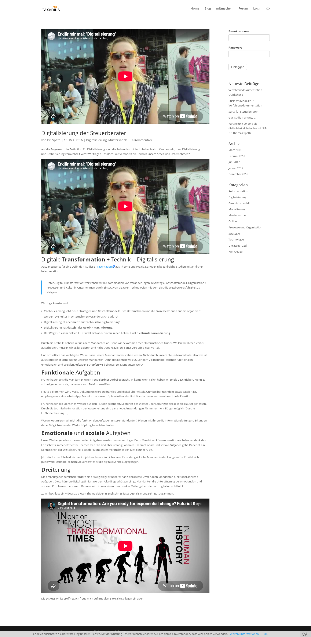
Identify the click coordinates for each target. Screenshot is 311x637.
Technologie (236, 239)
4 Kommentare (142, 140)
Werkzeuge (235, 251)
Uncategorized (237, 245)
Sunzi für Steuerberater (243, 111)
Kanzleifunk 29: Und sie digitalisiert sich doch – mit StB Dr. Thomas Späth (247, 128)
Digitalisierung (96, 140)
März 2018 (234, 150)
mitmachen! (224, 8)
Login (257, 8)
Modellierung (236, 209)
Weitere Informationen (244, 634)
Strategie (234, 233)
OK (266, 634)
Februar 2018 (236, 156)
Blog (208, 8)
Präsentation (104, 266)
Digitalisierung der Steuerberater (83, 133)
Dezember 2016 (238, 174)
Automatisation (238, 191)
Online (232, 221)
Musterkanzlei (118, 140)
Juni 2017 (234, 162)
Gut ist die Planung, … (242, 117)
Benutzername (238, 31)
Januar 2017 (235, 168)
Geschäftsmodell (238, 203)
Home (195, 8)
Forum (243, 8)
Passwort (235, 47)
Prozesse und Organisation (245, 227)
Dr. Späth (54, 140)
